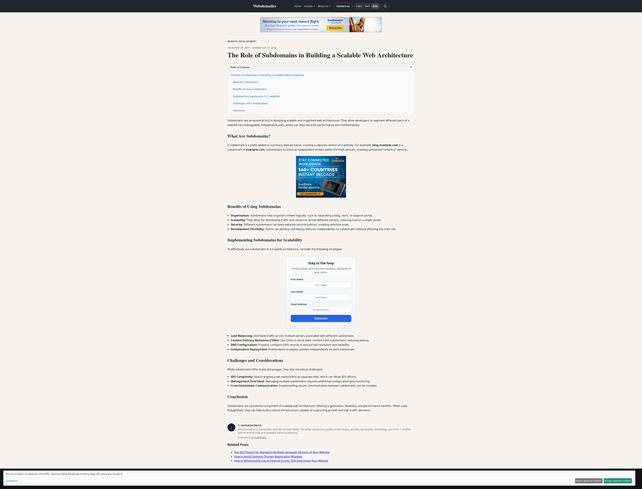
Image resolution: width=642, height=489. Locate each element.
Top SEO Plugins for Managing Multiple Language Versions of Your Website (281, 452)
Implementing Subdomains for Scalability (256, 96)
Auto (375, 6)
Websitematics (264, 6)
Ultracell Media (258, 437)
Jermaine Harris (251, 425)
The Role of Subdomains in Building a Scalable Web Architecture (267, 75)
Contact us (343, 6)
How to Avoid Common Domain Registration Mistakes (268, 456)
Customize (11, 480)
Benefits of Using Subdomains (250, 89)
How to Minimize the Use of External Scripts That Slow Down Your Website (281, 461)
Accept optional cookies (618, 480)
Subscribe (321, 318)
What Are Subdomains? (246, 82)
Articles (308, 6)
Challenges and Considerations (250, 103)
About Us (323, 6)
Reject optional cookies (589, 480)
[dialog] (319, 478)
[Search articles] (385, 6)
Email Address (299, 304)
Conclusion (239, 110)
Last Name (297, 291)
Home (297, 6)
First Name (297, 279)
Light (359, 6)
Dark (367, 6)
